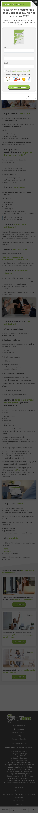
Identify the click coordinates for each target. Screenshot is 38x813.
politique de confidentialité (21, 71)
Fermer (32, 97)
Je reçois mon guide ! (19, 87)
